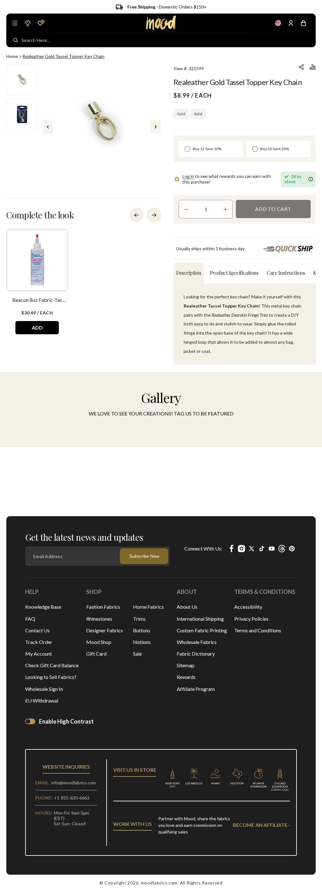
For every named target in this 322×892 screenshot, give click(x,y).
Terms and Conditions (257, 630)
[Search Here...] (15, 40)
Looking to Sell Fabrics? (50, 677)
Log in (188, 176)
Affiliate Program (196, 689)
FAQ (30, 619)
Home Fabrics (148, 607)
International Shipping (200, 619)
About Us (187, 607)
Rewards (186, 677)
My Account (38, 654)
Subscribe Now (144, 556)
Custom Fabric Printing (202, 630)
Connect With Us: (203, 548)
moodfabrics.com (159, 882)
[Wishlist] (40, 23)
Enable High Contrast (66, 721)
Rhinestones (99, 619)
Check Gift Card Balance (52, 665)
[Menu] (14, 23)
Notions (142, 642)
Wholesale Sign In (44, 689)
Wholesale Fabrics (197, 642)
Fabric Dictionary (196, 654)
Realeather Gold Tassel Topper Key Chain (63, 56)
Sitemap (185, 665)
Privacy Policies (251, 619)
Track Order (38, 642)
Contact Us (37, 630)
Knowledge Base (43, 607)
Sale (137, 654)
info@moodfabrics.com (73, 782)
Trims (139, 619)
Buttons (141, 630)
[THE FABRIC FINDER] (27, 23)
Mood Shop (98, 642)
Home (12, 56)
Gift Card (96, 654)
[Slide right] (155, 127)
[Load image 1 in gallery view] (22, 79)
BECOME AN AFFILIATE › (261, 825)
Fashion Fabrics (103, 607)
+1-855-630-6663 (71, 797)
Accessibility (248, 607)
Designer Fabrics (104, 630)
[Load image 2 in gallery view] (22, 114)
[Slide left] (47, 127)
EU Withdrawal (41, 700)
